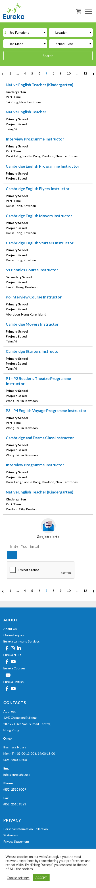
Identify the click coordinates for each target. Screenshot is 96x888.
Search (48, 55)
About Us (10, 629)
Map (9, 739)
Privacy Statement (16, 841)
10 (69, 73)
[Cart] (78, 11)
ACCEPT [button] (41, 877)
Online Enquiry (13, 635)
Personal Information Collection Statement (25, 832)
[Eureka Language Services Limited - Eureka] (25, 11)
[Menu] (88, 11)
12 (85, 73)
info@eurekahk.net (16, 774)
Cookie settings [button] (18, 878)
